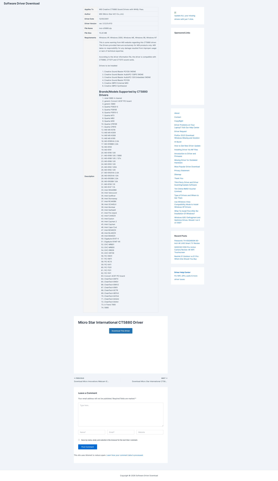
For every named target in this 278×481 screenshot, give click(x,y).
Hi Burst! (177, 142)
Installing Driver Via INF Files (186, 150)
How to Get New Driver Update (187, 146)
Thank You (178, 178)
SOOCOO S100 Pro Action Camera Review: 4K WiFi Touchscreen (185, 249)
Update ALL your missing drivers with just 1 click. (184, 17)
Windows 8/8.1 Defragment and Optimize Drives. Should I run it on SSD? (187, 220)
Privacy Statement (181, 170)
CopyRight (178, 121)
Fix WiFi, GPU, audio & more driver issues (185, 275)
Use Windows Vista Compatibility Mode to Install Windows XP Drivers (186, 204)
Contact (177, 117)
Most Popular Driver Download (187, 167)
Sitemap (177, 174)
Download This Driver (121, 331)
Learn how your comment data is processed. (125, 455)
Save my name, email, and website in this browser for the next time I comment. (109, 440)
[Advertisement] (120, 351)
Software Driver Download (22, 3)
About (176, 113)
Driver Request (180, 131)
